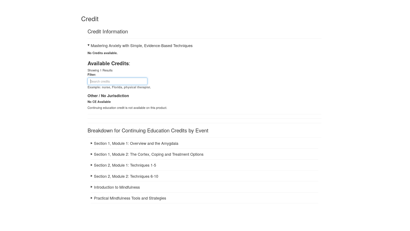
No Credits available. (103, 53)
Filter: (93, 74)
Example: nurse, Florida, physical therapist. (119, 87)
